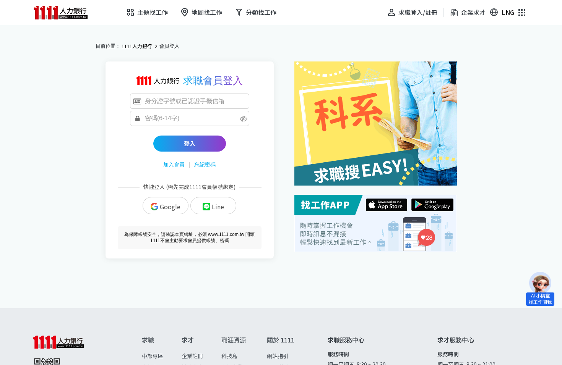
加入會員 (174, 165)
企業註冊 (192, 356)
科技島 (229, 356)
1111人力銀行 (137, 46)
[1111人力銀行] (65, 12)
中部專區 (152, 356)
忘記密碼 (205, 165)
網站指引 (277, 356)
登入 (189, 143)
